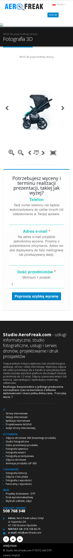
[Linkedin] (20, 539)
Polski (60, 4)
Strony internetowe (17, 413)
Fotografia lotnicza (16, 473)
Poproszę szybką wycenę (36, 296)
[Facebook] (6, 539)
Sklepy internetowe (17, 417)
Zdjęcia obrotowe (16, 459)
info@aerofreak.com (29, 532)
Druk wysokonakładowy (19, 497)
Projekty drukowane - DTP (20, 493)
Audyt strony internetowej (20, 428)
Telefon (36, 199)
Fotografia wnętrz (16, 452)
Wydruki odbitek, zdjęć (19, 500)
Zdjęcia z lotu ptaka (17, 476)
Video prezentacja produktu (22, 445)
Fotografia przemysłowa (20, 456)
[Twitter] (13, 539)
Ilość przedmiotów (35, 272)
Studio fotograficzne (17, 441)
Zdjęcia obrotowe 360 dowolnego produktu (31, 437)
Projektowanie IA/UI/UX (19, 424)
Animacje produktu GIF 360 (21, 463)
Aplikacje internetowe (18, 420)
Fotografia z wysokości (19, 480)
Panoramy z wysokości (19, 483)
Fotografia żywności (17, 448)
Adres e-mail (35, 231)
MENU (52, 15)
